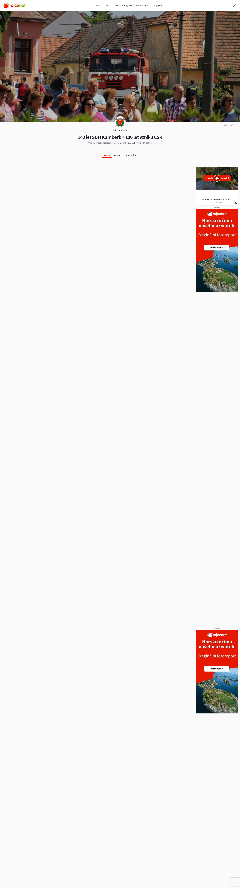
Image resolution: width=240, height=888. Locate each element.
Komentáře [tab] (130, 155)
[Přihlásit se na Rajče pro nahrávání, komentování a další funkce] (235, 5)
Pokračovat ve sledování (217, 178)
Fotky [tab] (107, 155)
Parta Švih (218, 202)
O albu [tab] (117, 155)
